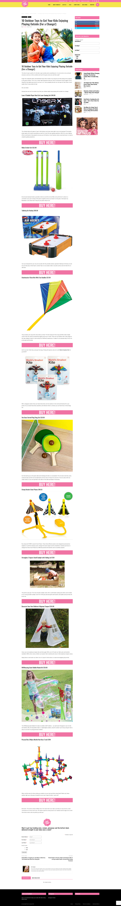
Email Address (25, 836)
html (27, 847)
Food (70, 4)
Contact (79, 1)
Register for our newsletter (85, 1)
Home (49, 4)
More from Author (36, 878)
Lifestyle (64, 4)
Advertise (74, 1)
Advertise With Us (96, 903)
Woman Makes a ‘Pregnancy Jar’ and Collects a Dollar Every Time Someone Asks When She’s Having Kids (33, 858)
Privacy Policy (77, 903)
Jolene (85, 79)
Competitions (76, 4)
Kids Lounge (84, 4)
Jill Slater (24, 26)
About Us (70, 1)
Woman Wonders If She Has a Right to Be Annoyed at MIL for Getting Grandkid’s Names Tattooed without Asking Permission (60, 859)
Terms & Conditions (86, 903)
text (27, 849)
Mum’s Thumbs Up (56, 4)
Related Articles (26, 878)
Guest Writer (86, 94)
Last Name (24, 842)
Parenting (92, 4)
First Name (24, 839)
